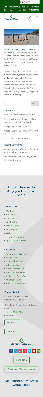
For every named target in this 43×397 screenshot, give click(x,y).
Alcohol (8, 56)
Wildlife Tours (12, 257)
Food (12, 59)
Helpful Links (12, 229)
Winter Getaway (10, 66)
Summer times (10, 62)
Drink (36, 56)
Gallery (9, 233)
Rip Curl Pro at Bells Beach (16, 138)
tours (19, 62)
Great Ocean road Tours (17, 254)
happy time (19, 59)
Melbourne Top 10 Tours (17, 276)
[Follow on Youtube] (34, 351)
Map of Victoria (13, 225)
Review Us (12, 322)
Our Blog (10, 211)
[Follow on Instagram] (25, 351)
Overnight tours (30, 59)
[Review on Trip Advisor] (38, 351)
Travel (23, 62)
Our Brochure (12, 222)
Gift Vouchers (12, 214)
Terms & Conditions (15, 237)
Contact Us (13, 331)
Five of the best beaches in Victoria (19, 114)
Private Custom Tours (15, 268)
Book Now (21, 359)
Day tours (29, 56)
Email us (10, 315)
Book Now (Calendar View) (21, 369)
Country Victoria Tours (16, 283)
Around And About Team (16, 52)
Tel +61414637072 (14, 312)
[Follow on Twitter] (16, 351)
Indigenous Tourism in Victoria (17, 126)
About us (10, 218)
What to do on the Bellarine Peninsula (20, 49)
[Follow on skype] (29, 351)
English (26, 2)
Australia (15, 56)
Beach (22, 56)
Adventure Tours (13, 265)
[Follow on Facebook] (11, 351)
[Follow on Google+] (20, 351)
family (6, 59)
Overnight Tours (13, 279)
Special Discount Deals (16, 240)
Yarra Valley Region (15, 261)
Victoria (30, 62)
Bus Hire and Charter (15, 272)
